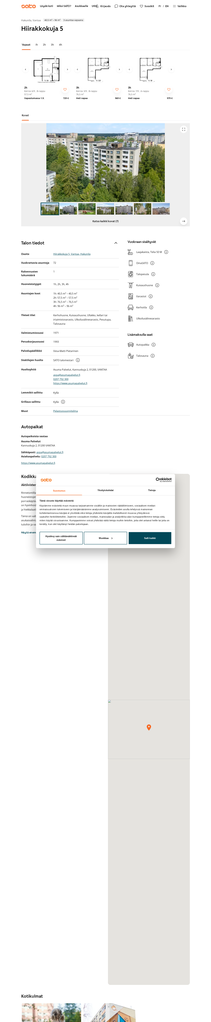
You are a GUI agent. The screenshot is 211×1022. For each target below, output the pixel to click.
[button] (78, 360)
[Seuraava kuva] (67, 69)
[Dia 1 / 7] (50, 209)
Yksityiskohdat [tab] (105, 490)
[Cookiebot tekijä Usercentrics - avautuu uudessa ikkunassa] (158, 480)
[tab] (26, 45)
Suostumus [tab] (59, 490)
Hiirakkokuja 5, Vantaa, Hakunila (72, 254)
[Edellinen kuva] (25, 69)
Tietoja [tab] (152, 490)
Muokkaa (104, 538)
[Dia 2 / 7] (68, 209)
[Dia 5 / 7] (124, 209)
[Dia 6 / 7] (142, 209)
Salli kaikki (150, 538)
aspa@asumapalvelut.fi (66, 375)
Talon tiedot (32, 242)
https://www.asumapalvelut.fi (70, 383)
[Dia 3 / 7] (87, 209)
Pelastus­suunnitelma (65, 411)
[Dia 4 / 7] (105, 209)
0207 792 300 (60, 379)
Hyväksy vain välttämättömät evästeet (61, 538)
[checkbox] (65, 89)
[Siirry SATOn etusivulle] (28, 6)
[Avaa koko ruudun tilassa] (183, 129)
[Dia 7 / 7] (161, 209)
